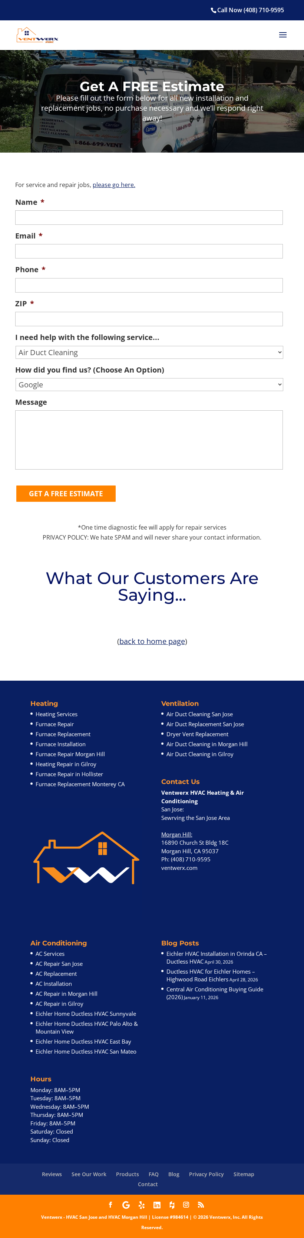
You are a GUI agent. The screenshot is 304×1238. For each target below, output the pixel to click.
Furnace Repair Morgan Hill (70, 754)
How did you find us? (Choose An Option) (89, 369)
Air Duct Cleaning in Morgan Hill (207, 744)
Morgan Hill (176, 834)
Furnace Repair (55, 724)
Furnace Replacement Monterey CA (80, 784)
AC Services (50, 953)
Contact (148, 1184)
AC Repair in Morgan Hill (67, 993)
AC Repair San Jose (59, 963)
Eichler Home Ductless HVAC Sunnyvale (86, 1013)
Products (127, 1174)
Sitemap (244, 1174)
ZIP (24, 303)
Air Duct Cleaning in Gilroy (200, 754)
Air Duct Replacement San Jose (205, 724)
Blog (173, 1174)
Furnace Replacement (63, 734)
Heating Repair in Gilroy (66, 764)
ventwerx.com (179, 867)
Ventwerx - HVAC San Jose (69, 1217)
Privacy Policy (206, 1174)
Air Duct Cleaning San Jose (199, 714)
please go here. (114, 185)
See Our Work (89, 1174)
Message (31, 402)
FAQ (154, 1174)
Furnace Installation (61, 744)
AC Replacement (56, 973)
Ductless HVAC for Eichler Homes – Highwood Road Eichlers (210, 975)
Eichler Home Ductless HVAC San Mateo (86, 1051)
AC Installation (54, 983)
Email (29, 235)
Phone (30, 269)
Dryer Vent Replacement (197, 734)
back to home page (152, 641)
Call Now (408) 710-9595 (250, 10)
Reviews (52, 1174)
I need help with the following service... (87, 337)
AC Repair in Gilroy (59, 1003)
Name (29, 202)
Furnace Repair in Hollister (69, 774)
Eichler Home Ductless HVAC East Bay (83, 1041)
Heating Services (56, 714)
